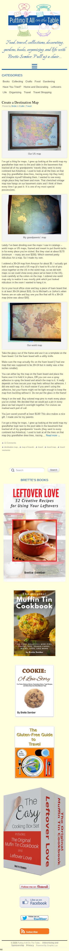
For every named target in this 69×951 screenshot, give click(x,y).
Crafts (28, 81)
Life (5, 92)
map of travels (28, 447)
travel (40, 447)
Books (6, 81)
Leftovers (56, 86)
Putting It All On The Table (29, 943)
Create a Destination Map (20, 102)
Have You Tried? (12, 86)
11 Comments (10, 443)
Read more (53, 435)
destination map (11, 447)
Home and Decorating (36, 86)
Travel (27, 92)
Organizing (15, 92)
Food (38, 81)
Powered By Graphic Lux (47, 945)
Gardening (49, 81)
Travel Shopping (42, 92)
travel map (51, 447)
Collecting (17, 81)
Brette (14, 106)
